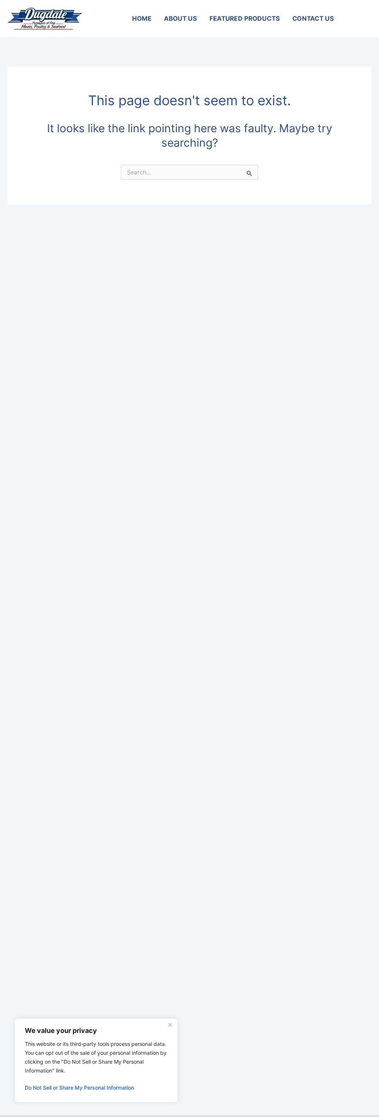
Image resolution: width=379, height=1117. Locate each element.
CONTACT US (313, 18)
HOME (141, 18)
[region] (96, 1060)
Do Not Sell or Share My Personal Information (79, 1087)
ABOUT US (180, 18)
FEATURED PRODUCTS (244, 18)
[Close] (169, 1024)
